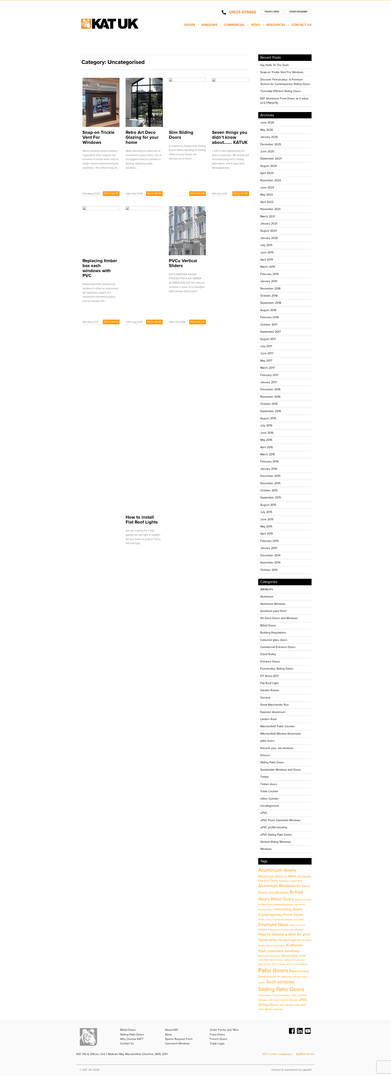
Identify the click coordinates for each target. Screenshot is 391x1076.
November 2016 (270, 396)
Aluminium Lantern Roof (290, 881)
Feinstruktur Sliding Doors (276, 668)
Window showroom (274, 1009)
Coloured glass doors (273, 640)
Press (293, 971)
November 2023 (270, 180)
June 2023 (267, 187)
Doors (189, 25)
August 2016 (268, 418)
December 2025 (270, 144)
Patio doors (273, 970)
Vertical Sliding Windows (275, 842)
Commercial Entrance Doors (277, 647)
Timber (264, 777)
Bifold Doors (268, 625)
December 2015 (270, 476)
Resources (275, 25)
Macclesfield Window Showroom (280, 733)
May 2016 (266, 440)
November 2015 (270, 483)
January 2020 (269, 238)
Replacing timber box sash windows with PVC (99, 268)
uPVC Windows (287, 1005)
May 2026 (266, 130)
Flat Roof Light (269, 683)
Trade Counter (269, 791)
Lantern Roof (268, 719)
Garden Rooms (269, 690)
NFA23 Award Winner (297, 964)
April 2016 (266, 447)
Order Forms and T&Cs (224, 1030)
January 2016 (268, 469)
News (255, 25)
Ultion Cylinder (269, 798)
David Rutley (268, 654)
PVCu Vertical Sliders (183, 263)
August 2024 (268, 166)
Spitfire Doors (305, 1054)
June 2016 (266, 433)
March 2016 (267, 454)
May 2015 (266, 526)
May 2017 (266, 360)
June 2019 (266, 252)
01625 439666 (242, 12)
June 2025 (267, 151)
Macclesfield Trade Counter (277, 726)
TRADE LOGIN (272, 11)
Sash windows (280, 982)
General (265, 697)
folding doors (274, 929)
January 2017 (268, 382)
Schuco (265, 755)
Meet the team (276, 960)
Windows (209, 25)
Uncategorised (269, 806)
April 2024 (266, 173)
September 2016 (270, 411)
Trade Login (217, 1043)
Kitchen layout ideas (276, 945)
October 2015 (269, 490)
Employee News (273, 924)
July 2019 (266, 245)
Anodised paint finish (273, 611)
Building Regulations (273, 632)
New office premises (276, 964)
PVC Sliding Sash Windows (289, 977)
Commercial (234, 25)
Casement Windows (177, 1043)
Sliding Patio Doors (272, 762)
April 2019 (266, 259)
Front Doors (217, 1034)
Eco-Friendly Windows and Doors (288, 919)
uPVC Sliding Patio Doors (276, 834)
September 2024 (271, 158)
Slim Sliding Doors (181, 135)
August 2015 (268, 505)
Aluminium (266, 596)
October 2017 (268, 324)
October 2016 (269, 404)
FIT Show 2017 (269, 676)
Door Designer (298, 11)
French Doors (218, 1039)
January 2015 (268, 548)
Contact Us (301, 25)
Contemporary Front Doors (280, 914)
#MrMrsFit (266, 589)
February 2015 (269, 541)
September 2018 (270, 303)
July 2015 (266, 512)
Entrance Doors (270, 661)
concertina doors (288, 909)
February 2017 (269, 375)
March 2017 (267, 368)
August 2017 (268, 339)
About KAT (171, 1030)
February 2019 (269, 274)
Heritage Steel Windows (292, 929)
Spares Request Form (178, 1039)
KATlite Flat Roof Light (283, 940)
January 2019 (268, 281)
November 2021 (270, 209)
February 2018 (269, 317)
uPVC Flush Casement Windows (280, 820)
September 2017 (270, 331)
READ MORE (111, 193)
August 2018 (268, 310)
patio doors (267, 741)
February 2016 (269, 461)
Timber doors (268, 784)
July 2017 (266, 346)
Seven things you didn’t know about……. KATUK (230, 137)
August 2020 (268, 230)
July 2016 (266, 425)
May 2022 (266, 194)
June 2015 (266, 519)
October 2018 (269, 295)
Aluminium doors (277, 870)
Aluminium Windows (273, 604)
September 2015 (270, 497)
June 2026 (267, 122)
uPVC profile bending (273, 827)
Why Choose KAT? (131, 1039)
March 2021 (267, 216)
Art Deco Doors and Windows (279, 618)
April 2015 (266, 533)
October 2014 (269, 570)
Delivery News (265, 919)
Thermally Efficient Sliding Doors (280, 91)
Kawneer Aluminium (272, 712)
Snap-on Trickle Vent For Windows (98, 137)
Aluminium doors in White (277, 876)
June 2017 (266, 353)
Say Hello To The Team (274, 65)
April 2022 (266, 202)
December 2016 (270, 389)
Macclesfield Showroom (269, 956)
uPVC (263, 813)
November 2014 (270, 562)
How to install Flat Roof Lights (142, 520)
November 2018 (270, 288)
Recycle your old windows (276, 748)
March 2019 (267, 266)
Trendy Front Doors (281, 995)
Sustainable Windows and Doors (280, 769)
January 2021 (268, 223)
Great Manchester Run (274, 704)
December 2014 (270, 555)
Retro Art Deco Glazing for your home (142, 137)
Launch (307, 1070)
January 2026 (269, 137)
